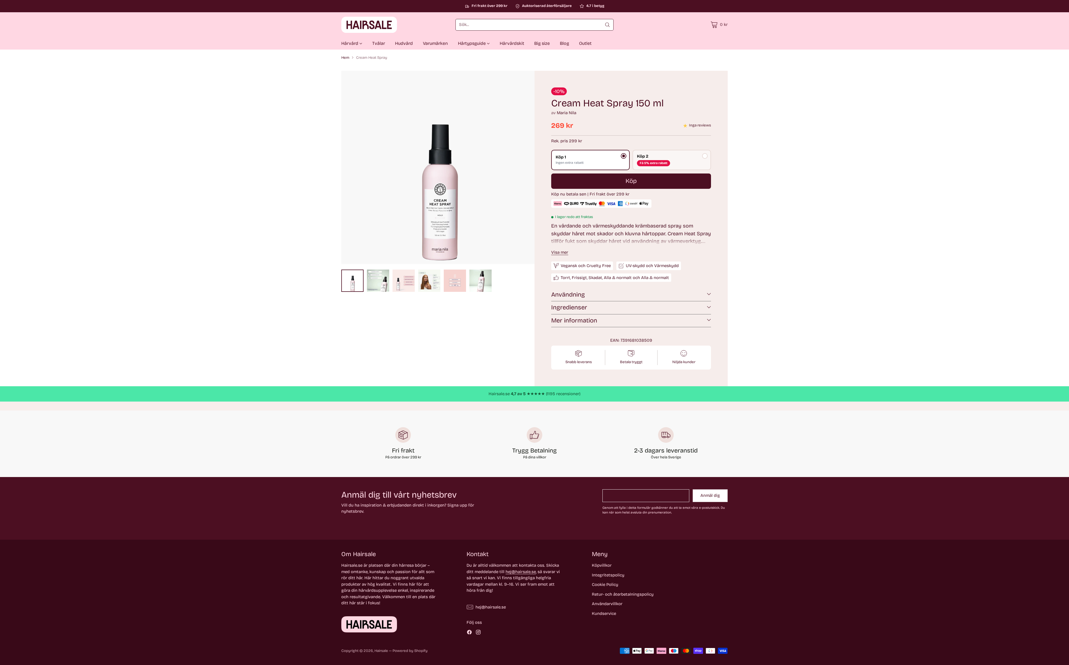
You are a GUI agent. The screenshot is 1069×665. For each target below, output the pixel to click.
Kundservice (604, 613)
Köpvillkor (602, 565)
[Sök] (607, 25)
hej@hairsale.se (521, 571)
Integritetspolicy (608, 575)
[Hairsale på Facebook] (469, 633)
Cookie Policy (605, 584)
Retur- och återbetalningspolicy (623, 594)
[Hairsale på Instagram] (478, 633)
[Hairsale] (369, 25)
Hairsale (381, 651)
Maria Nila (566, 112)
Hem (345, 57)
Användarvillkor (607, 603)
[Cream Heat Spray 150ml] (437, 167)
